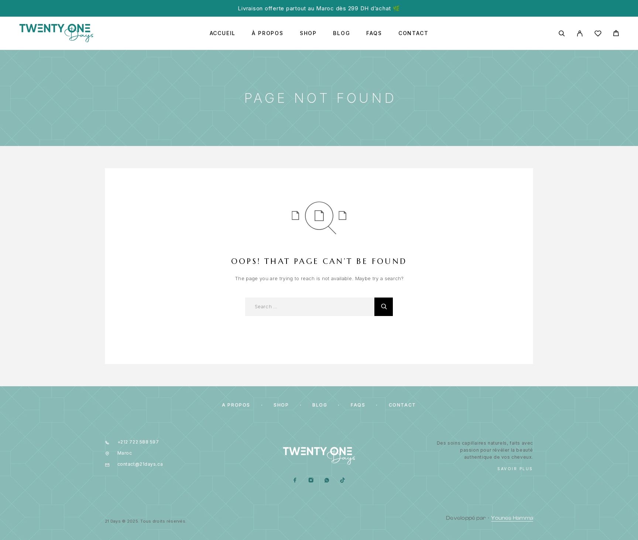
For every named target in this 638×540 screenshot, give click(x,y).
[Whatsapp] (327, 480)
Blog (341, 33)
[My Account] (580, 33)
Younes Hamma (512, 518)
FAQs (374, 33)
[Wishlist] (598, 34)
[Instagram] (311, 480)
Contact (413, 33)
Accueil (223, 33)
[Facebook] (295, 480)
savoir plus (515, 468)
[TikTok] (343, 480)
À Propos (268, 33)
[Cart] (616, 34)
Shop (308, 33)
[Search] (562, 33)
